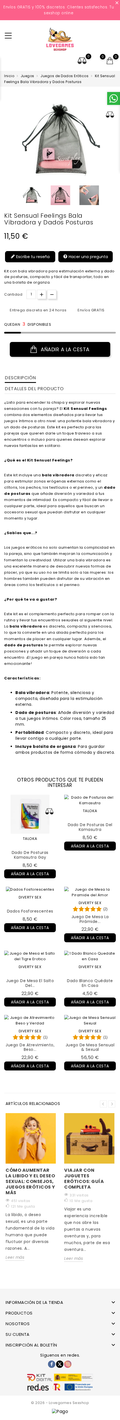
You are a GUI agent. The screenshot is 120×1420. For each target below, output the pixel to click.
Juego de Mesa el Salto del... (30, 983)
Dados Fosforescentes (30, 911)
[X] (59, 1364)
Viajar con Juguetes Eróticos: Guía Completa (84, 1178)
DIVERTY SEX (30, 897)
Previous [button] (103, 1103)
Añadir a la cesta (64, 349)
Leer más (15, 1257)
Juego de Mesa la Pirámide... (90, 919)
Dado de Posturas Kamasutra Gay (30, 855)
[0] (110, 61)
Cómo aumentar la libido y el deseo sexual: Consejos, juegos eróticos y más (30, 1181)
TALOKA (30, 838)
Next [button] (111, 1103)
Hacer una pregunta (88, 256)
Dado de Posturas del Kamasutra (90, 827)
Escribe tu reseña (32, 256)
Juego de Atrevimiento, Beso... (30, 1047)
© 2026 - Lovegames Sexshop (60, 1402)
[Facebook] (51, 1364)
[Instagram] (67, 1364)
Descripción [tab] (20, 377)
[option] (32, 195)
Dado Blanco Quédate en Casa (90, 983)
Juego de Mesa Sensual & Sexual (90, 1047)
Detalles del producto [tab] (34, 388)
